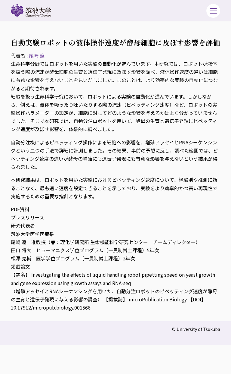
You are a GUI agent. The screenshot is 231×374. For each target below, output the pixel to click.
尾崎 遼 (37, 55)
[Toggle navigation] (213, 11)
